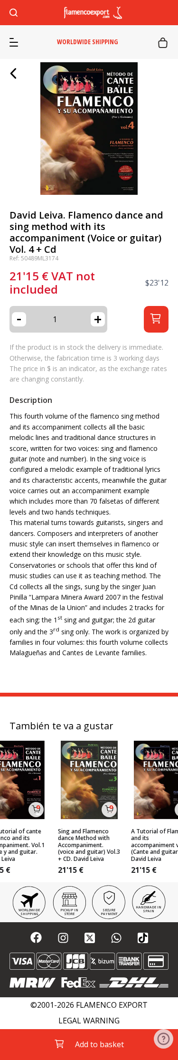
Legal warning (89, 1020)
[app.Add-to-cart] (36, 809)
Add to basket (99, 1044)
